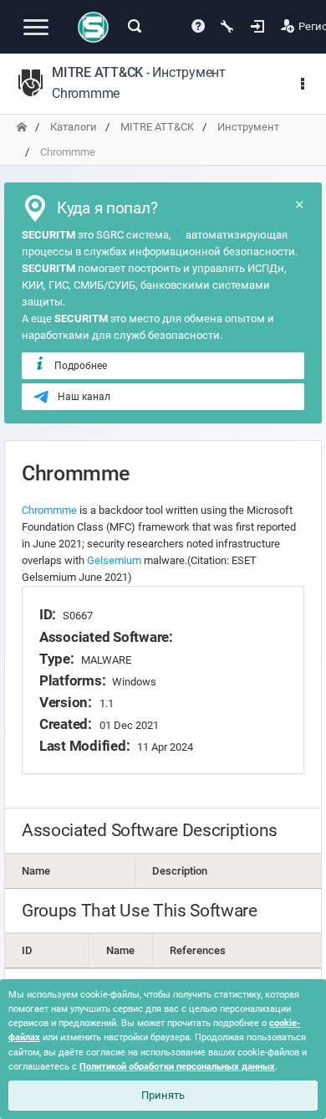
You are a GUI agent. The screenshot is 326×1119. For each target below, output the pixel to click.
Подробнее (80, 366)
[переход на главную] (22, 127)
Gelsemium (114, 560)
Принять (163, 1095)
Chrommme (49, 510)
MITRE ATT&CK (157, 127)
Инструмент (248, 127)
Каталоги (73, 127)
